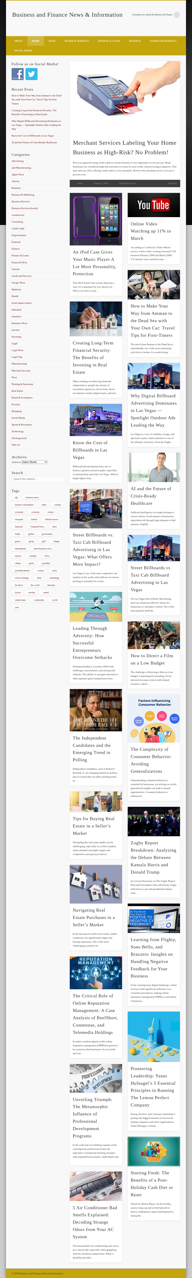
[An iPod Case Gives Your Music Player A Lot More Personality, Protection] (96, 219)
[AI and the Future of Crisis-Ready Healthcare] (154, 467)
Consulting (17, 221)
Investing (16, 336)
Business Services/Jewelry (25, 208)
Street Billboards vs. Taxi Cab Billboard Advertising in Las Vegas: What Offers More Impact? (93, 549)
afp (16, 497)
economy (36, 512)
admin (80, 183)
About (18, 41)
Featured (16, 242)
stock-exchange (22, 578)
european (19, 519)
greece (18, 541)
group (31, 541)
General (16, 269)
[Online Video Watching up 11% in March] (154, 205)
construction (18, 215)
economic (19, 512)
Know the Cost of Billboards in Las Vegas (90, 450)
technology (54, 578)
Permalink (172, 183)
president (46, 563)
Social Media (23, 50)
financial (18, 526)
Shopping (17, 411)
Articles (16, 181)
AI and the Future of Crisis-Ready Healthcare (151, 496)
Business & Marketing (23, 194)
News (52, 41)
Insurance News (19, 323)
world (54, 600)
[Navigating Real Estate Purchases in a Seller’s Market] (96, 884)
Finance (16, 248)
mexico (18, 556)
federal (34, 519)
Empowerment (19, 235)
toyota (17, 592)
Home (36, 41)
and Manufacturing (21, 167)
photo (31, 563)
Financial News (19, 262)
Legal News (17, 350)
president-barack (22, 570)
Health (15, 296)
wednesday (39, 600)
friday (17, 534)
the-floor (19, 585)
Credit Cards (18, 228)
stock (54, 570)
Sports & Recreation (22, 424)
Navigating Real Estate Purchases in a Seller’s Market (94, 917)
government (47, 534)
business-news (32, 497)
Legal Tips (17, 357)
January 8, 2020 (101, 183)
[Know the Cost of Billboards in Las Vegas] (96, 420)
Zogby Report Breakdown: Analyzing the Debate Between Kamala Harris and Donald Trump (153, 857)
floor (54, 526)
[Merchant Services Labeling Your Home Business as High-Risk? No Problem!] (125, 98)
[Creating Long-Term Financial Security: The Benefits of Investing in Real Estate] (96, 319)
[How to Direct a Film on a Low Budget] (154, 635)
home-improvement (22, 303)
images (57, 541)
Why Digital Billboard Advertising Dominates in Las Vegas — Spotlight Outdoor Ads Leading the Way (154, 410)
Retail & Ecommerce (22, 397)
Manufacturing (19, 363)
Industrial (16, 309)
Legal (14, 343)
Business (135, 41)
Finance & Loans (109, 41)
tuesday (31, 592)
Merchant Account (127, 183)
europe (51, 512)
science (41, 570)
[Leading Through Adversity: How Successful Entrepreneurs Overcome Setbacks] (96, 607)
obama (18, 563)
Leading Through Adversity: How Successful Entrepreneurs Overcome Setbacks (92, 643)
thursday (51, 585)
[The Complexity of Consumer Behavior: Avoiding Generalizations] (154, 718)
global (31, 534)
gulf (44, 541)
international (20, 548)
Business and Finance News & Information (67, 14)
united (46, 592)
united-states (20, 600)
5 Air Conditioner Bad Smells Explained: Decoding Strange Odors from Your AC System (95, 1222)
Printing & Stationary (22, 384)
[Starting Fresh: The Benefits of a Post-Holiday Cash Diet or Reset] (154, 1151)
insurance (16, 316)
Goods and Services (163, 41)
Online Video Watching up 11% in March (151, 231)
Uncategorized (19, 438)
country (57, 504)
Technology (18, 431)
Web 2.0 (16, 444)
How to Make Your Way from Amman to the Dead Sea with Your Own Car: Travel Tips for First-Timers (153, 321)
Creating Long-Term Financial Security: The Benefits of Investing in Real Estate (93, 357)
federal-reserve (51, 519)
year (17, 607)
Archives (16, 462)
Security (16, 404)
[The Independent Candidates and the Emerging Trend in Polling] (96, 710)
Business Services (77, 41)
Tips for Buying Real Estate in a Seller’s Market (94, 826)
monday (33, 556)
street (39, 578)
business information (24, 504)
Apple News (18, 174)
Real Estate (17, 390)
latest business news (43, 548)
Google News (18, 282)
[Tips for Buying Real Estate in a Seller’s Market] (96, 801)
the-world (35, 585)
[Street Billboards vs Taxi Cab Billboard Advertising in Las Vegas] (154, 548)
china (44, 504)
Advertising (18, 161)
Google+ (182, 32)
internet (16, 329)
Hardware (16, 289)
